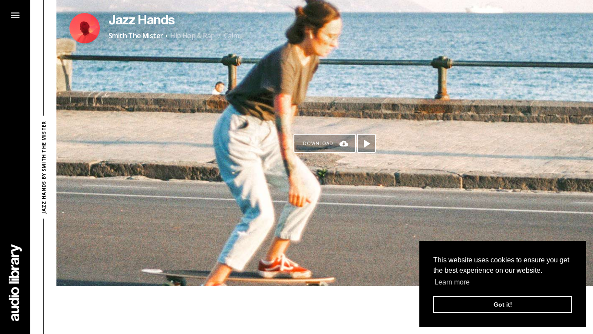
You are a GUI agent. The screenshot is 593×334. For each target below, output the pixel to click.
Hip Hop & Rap (192, 35)
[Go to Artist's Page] (84, 28)
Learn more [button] (452, 282)
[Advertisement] (324, 310)
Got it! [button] (503, 304)
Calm (231, 35)
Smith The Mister (136, 35)
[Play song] (366, 143)
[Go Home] (15, 282)
